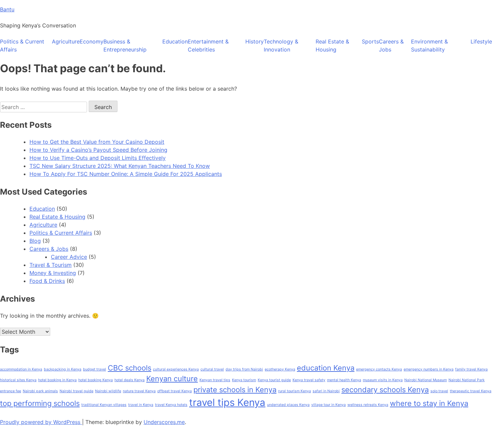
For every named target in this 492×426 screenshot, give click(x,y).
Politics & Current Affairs (22, 45)
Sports (370, 41)
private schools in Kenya (234, 389)
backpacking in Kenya (62, 369)
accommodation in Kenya (21, 369)
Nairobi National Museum (425, 380)
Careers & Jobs (391, 45)
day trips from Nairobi (244, 369)
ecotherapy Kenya (280, 369)
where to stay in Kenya (429, 403)
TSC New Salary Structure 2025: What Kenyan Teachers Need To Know (119, 166)
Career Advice (69, 256)
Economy (91, 41)
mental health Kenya (344, 380)
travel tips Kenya (227, 402)
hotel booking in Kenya (57, 380)
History (254, 41)
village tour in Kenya (328, 405)
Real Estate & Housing (332, 45)
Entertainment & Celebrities (208, 45)
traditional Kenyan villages (104, 405)
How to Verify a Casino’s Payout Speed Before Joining (98, 149)
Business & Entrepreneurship (125, 45)
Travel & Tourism (50, 264)
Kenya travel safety (309, 380)
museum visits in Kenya (383, 380)
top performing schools (40, 403)
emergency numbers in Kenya (429, 369)
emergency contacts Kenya (379, 369)
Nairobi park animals (40, 391)
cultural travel (212, 369)
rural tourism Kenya (294, 391)
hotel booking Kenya (95, 380)
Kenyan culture (172, 378)
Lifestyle (481, 41)
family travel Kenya (471, 369)
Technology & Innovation (281, 45)
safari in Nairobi (326, 391)
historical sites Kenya (18, 380)
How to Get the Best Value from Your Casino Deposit (96, 141)
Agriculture (66, 41)
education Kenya (325, 367)
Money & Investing (52, 273)
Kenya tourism (244, 380)
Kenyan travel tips (214, 380)
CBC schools (129, 367)
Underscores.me (164, 422)
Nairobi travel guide (76, 391)
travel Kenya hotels (171, 405)
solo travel (439, 391)
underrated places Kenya (288, 405)
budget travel (94, 369)
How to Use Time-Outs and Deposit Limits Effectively (97, 157)
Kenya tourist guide (274, 380)
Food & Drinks (47, 281)
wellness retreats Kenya (367, 405)
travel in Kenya (140, 405)
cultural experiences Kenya (176, 369)
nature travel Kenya (139, 391)
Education (175, 41)
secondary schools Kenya (385, 389)
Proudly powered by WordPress (41, 422)
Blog (35, 240)
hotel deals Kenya (129, 380)
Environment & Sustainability (429, 45)
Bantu (7, 9)
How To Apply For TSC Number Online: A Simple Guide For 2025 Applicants (125, 174)
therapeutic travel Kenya (470, 391)
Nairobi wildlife (108, 391)
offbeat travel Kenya (174, 391)
